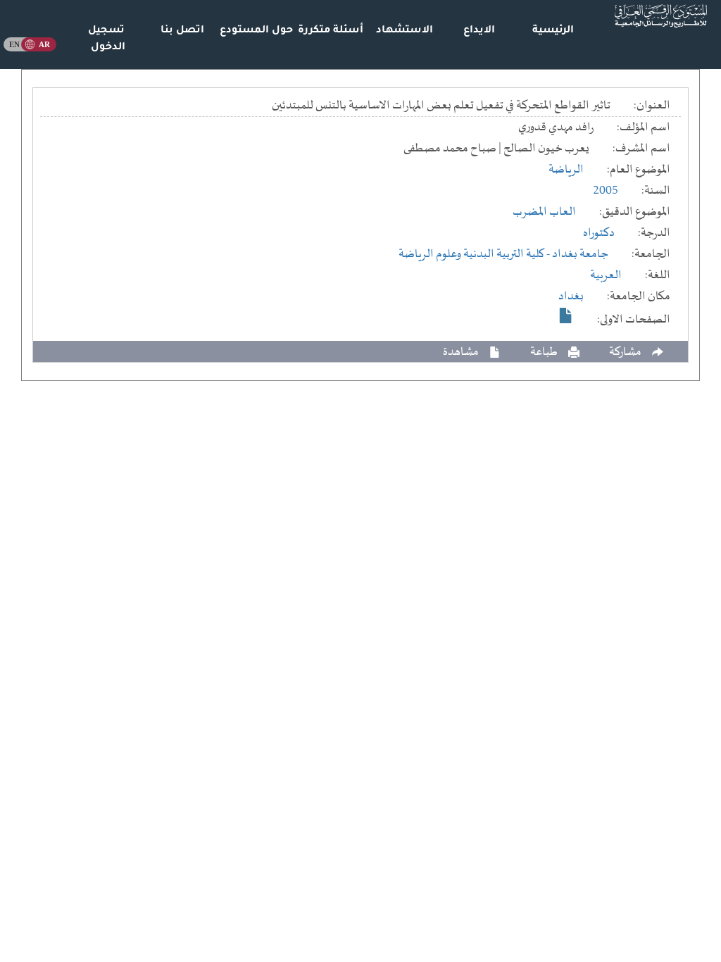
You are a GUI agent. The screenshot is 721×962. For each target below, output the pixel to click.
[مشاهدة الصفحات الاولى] (566, 315)
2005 (605, 190)
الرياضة (566, 169)
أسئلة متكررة (330, 31)
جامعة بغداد (580, 254)
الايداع (479, 31)
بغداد (571, 296)
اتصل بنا (182, 31)
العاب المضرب (544, 212)
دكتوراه (599, 233)
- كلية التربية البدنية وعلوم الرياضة (475, 254)
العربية (606, 275)
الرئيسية (553, 31)
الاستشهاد (404, 31)
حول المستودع (256, 31)
